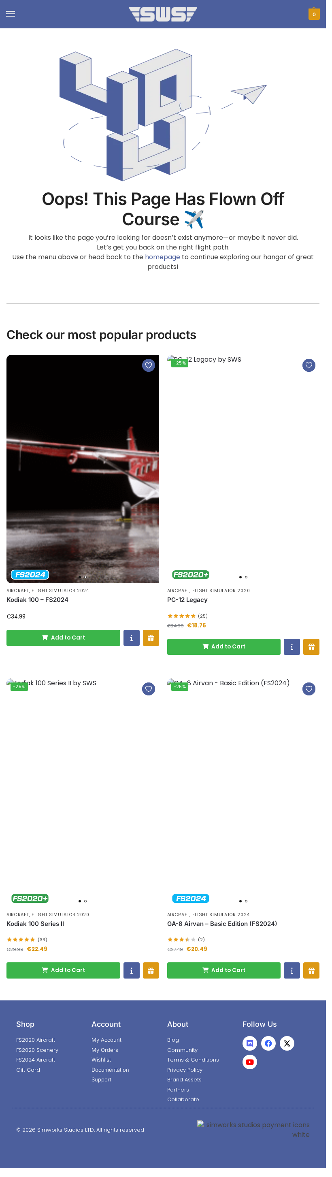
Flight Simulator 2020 (221, 591)
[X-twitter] (287, 1043)
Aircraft (17, 591)
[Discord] (250, 1043)
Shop (25, 1024)
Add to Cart (68, 638)
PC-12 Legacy (187, 599)
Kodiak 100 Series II (35, 924)
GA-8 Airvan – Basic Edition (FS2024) (222, 924)
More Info (131, 638)
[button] (313, 14)
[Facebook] (268, 1043)
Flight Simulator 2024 (60, 591)
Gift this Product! (151, 638)
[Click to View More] (82, 469)
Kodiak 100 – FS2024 (37, 599)
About (177, 1024)
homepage (162, 257)
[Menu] (18, 14)
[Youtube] (250, 1062)
